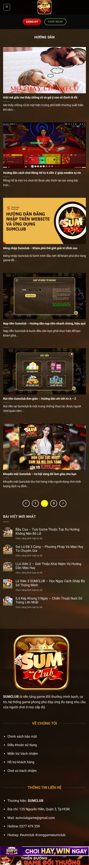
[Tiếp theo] (62, 503)
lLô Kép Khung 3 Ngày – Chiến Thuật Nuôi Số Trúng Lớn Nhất (49, 600)
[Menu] (7, 7)
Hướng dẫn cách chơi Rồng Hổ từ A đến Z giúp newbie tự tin (42, 172)
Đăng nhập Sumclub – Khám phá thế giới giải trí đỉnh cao (40, 248)
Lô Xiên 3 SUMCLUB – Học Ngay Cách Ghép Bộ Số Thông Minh (50, 583)
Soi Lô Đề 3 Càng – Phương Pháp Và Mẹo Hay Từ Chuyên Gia (49, 549)
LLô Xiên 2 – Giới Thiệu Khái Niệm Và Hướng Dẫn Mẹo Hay (48, 566)
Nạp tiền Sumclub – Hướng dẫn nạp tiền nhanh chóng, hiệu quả (44, 323)
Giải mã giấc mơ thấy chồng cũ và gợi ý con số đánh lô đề (40, 97)
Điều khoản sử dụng (22, 745)
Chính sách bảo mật (22, 736)
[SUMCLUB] (44, 7)
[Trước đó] (26, 503)
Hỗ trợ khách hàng (20, 762)
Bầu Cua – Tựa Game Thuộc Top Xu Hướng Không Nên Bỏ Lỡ (47, 531)
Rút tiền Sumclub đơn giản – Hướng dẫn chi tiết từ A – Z (39, 398)
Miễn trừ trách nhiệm (22, 754)
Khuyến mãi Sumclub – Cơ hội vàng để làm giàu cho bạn (39, 474)
